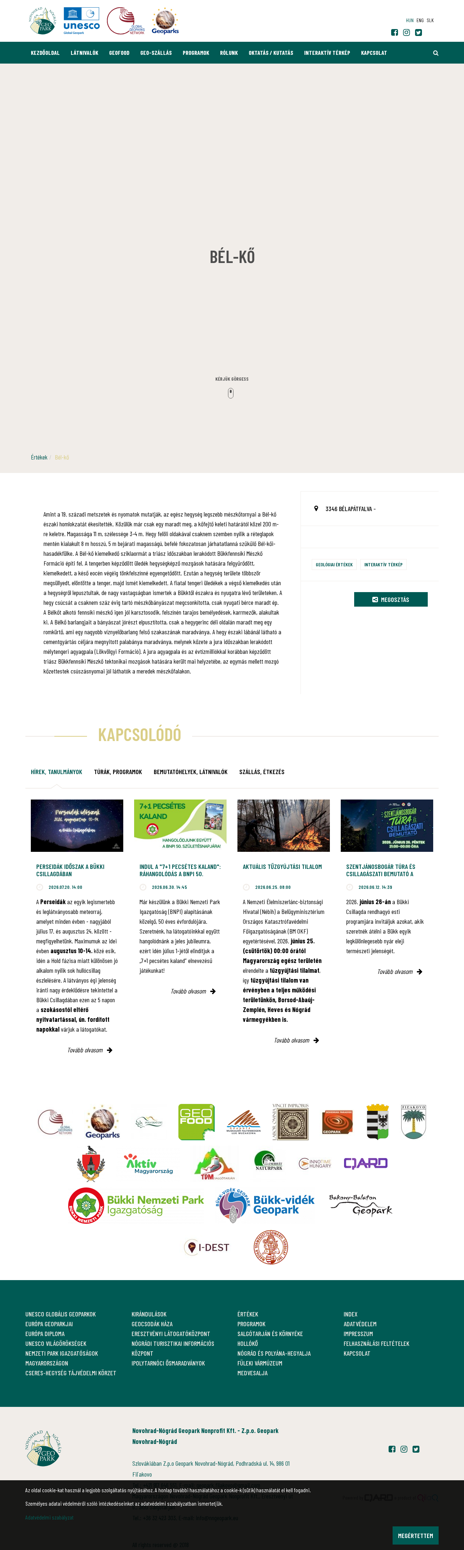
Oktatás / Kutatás (271, 52)
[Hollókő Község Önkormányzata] (91, 1164)
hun (410, 20)
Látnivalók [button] (84, 52)
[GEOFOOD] (196, 1122)
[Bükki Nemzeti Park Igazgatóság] (136, 1205)
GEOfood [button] (119, 52)
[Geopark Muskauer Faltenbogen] (243, 1122)
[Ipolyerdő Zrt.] (149, 1122)
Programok (196, 52)
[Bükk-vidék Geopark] (265, 1205)
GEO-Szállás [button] (156, 52)
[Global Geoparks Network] (55, 1122)
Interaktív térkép (327, 52)
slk (430, 20)
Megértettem (415, 1535)
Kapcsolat (374, 52)
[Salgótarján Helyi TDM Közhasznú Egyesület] (215, 1164)
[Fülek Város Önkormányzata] (413, 1122)
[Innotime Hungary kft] (315, 1164)
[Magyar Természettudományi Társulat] (271, 1247)
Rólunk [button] (229, 52)
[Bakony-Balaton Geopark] (361, 1206)
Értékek (39, 457)
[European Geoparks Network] (102, 1122)
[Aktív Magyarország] (148, 1164)
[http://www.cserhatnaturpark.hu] (268, 1164)
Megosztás (394, 599)
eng (420, 20)
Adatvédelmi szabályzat (49, 1517)
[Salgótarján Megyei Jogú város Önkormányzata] (377, 1122)
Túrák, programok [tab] (118, 772)
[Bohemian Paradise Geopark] (337, 1122)
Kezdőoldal (45, 52)
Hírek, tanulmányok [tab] (56, 772)
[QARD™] (366, 1164)
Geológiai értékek (334, 564)
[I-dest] (206, 1247)
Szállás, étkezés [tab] (262, 772)
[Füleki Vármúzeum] (290, 1122)
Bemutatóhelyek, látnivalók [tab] (191, 772)
